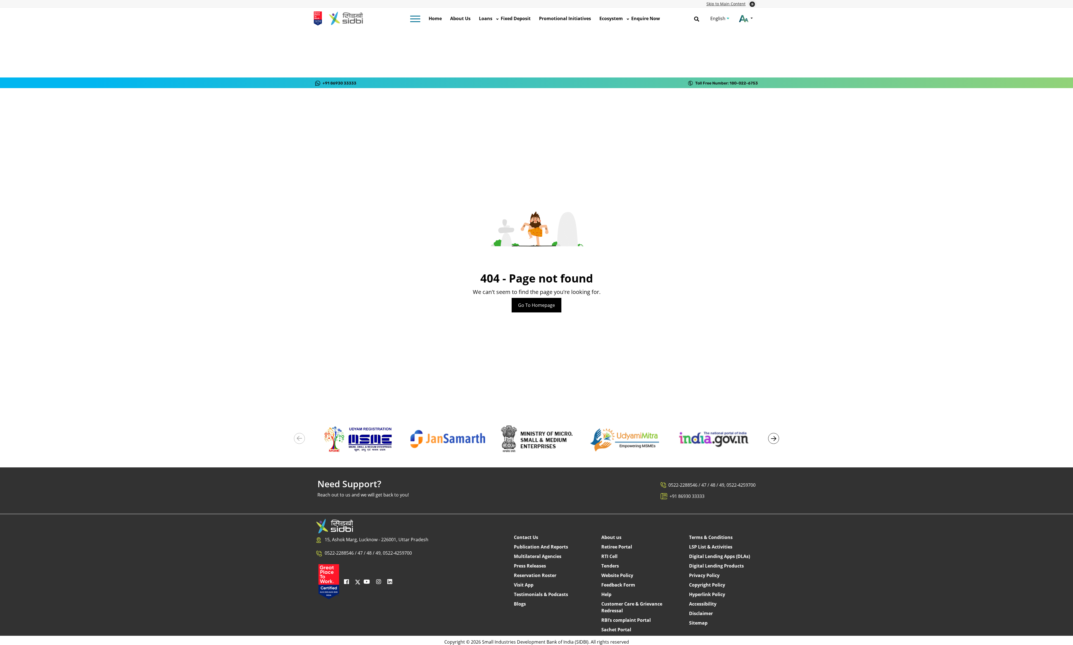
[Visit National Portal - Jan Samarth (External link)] (447, 439)
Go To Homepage (536, 305)
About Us (460, 18)
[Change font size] (746, 18)
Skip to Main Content (726, 3)
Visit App (523, 585)
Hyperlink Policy (707, 594)
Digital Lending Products (716, 566)
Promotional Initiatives (565, 18)
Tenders (610, 566)
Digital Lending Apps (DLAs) (719, 556)
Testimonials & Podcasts (541, 594)
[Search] (697, 18)
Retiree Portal (616, 547)
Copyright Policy (707, 585)
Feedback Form (618, 585)
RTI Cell (609, 556)
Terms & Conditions (711, 537)
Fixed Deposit (516, 18)
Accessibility (702, 604)
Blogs (520, 604)
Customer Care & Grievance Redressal (631, 607)
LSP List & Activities (710, 547)
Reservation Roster (535, 575)
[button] (773, 438)
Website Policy (617, 575)
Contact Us (526, 537)
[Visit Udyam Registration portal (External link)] (359, 439)
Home (435, 18)
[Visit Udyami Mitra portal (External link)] (625, 439)
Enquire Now (645, 18)
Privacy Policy (704, 575)
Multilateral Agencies (537, 556)
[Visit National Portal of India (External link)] (713, 439)
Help (606, 594)
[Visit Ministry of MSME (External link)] (536, 439)
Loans (485, 18)
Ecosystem (611, 18)
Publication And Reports (541, 547)
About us (611, 537)
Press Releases (530, 566)
